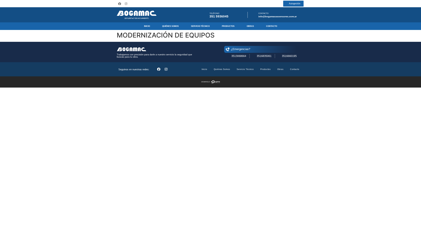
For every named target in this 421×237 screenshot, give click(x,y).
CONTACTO (263, 13)
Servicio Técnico (200, 26)
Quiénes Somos (170, 26)
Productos (228, 26)
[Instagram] (126, 3)
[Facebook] (119, 3)
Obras (250, 26)
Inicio (147, 26)
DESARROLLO (205, 82)
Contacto (271, 26)
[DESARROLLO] (215, 82)
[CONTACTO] (254, 15)
